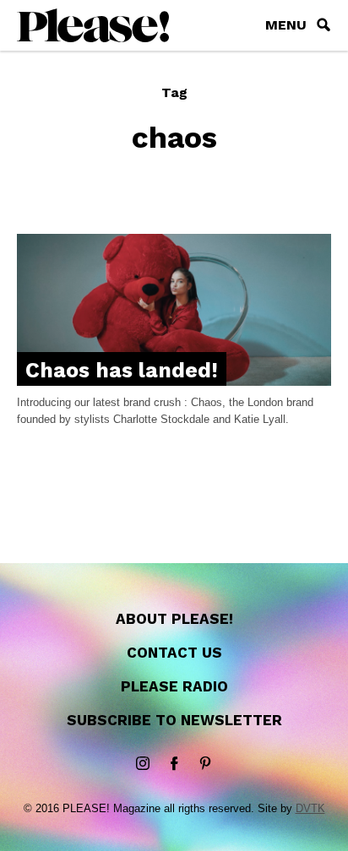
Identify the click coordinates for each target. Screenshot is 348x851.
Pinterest (205, 764)
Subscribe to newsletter (174, 720)
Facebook (174, 764)
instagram (142, 764)
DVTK (310, 808)
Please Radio (174, 686)
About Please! (174, 618)
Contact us (174, 652)
